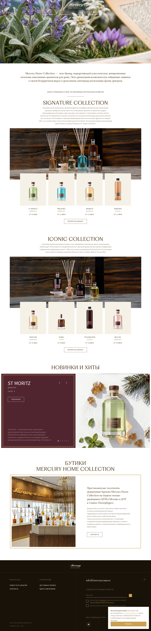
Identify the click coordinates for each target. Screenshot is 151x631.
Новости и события (18, 585)
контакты (14, 589)
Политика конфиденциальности (21, 623)
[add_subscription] (130, 595)
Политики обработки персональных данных (102, 602)
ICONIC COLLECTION (75, 239)
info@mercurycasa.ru (98, 580)
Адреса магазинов (47, 589)
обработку (103, 600)
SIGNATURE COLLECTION (75, 103)
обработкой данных (130, 613)
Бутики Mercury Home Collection (75, 466)
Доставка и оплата (48, 585)
